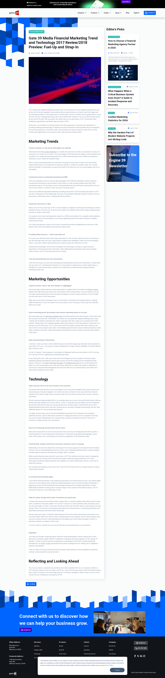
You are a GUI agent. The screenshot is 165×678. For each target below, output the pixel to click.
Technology (112, 128)
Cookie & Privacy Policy (150, 672)
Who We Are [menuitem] (112, 646)
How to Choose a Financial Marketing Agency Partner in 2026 (122, 44)
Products (94, 13)
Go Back (32, 584)
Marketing (111, 113)
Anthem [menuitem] (61, 646)
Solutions (81, 13)
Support (136, 13)
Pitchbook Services (72, 363)
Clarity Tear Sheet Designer (54, 363)
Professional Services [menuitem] (89, 654)
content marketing (50, 152)
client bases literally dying (53, 316)
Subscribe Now (115, 173)
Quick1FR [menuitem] (61, 650)
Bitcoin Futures (93, 289)
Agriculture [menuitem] (87, 650)
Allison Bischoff (114, 53)
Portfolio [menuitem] (111, 650)
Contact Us (151, 12)
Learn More (126, 1)
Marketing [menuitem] (36, 646)
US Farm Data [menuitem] (62, 654)
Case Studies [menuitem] (112, 654)
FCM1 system (46, 543)
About (117, 13)
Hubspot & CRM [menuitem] (38, 650)
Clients (106, 13)
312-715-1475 (142, 648)
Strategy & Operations (114, 87)
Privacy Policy (109, 665)
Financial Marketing (37, 32)
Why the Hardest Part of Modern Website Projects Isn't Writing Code (121, 136)
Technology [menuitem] (37, 654)
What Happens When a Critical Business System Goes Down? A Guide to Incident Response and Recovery (121, 98)
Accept (117, 670)
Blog (127, 13)
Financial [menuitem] (86, 646)
